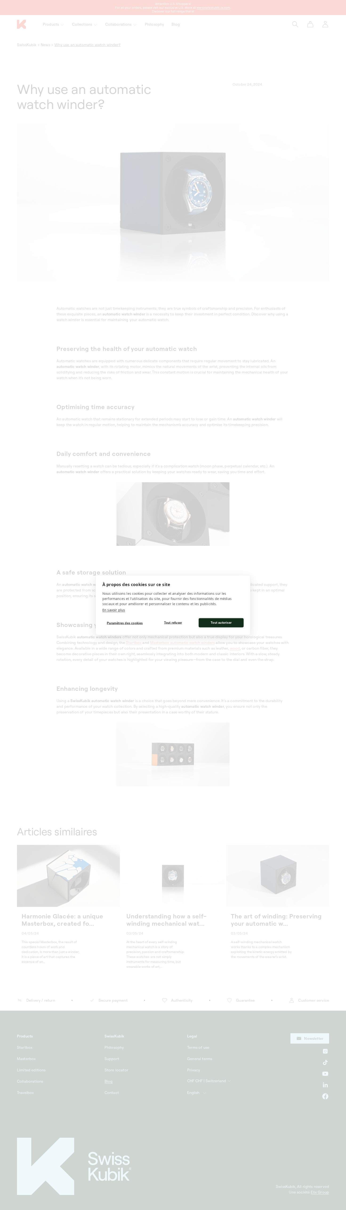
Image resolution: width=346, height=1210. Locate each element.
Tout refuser (173, 622)
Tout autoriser (221, 622)
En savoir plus (113, 609)
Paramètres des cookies (125, 623)
